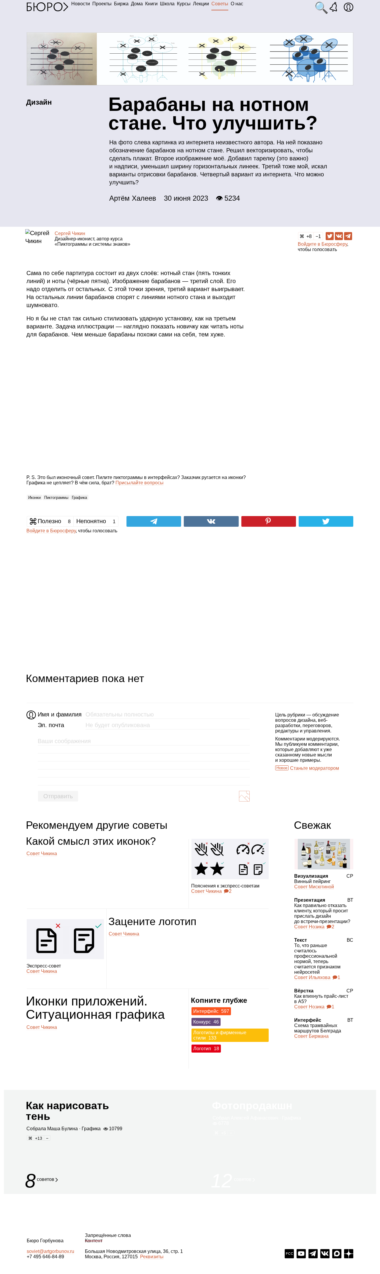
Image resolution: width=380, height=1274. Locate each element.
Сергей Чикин (70, 233)
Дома (137, 3)
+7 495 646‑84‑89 (45, 1256)
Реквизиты (152, 1256)
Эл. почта (51, 725)
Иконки (34, 497)
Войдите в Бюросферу (322, 244)
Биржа (121, 3)
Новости (80, 3)
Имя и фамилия (59, 714)
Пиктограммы (56, 497)
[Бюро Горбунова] (47, 6)
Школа (167, 3)
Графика (79, 497)
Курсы (184, 3)
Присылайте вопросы (139, 482)
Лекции (201, 3)
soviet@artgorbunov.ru (50, 1251)
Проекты (102, 3)
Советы (219, 3)
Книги (151, 3)
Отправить (58, 796)
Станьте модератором (314, 768)
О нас (237, 3)
